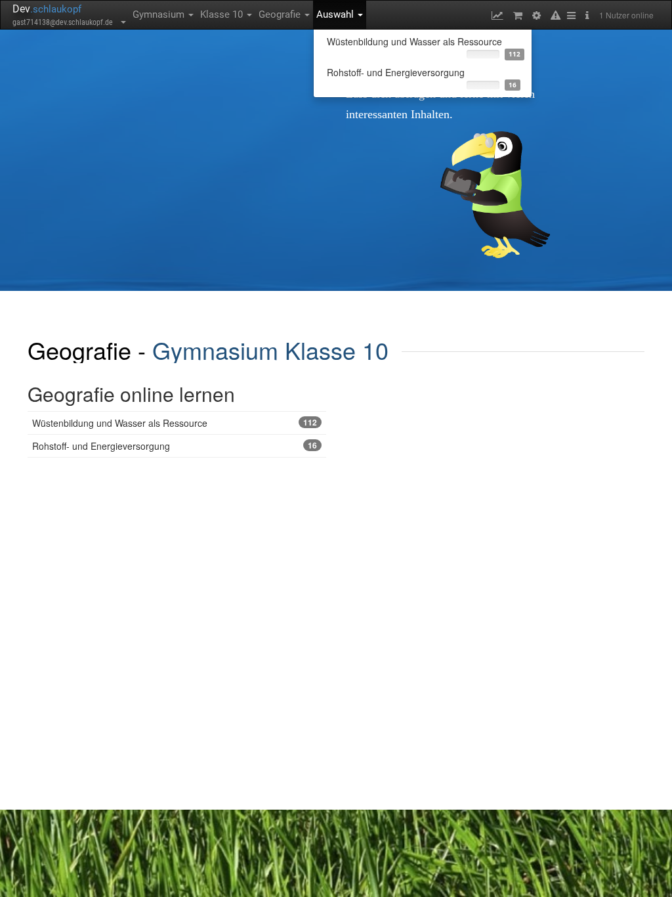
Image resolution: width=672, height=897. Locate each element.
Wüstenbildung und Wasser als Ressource (174, 422)
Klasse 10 (222, 14)
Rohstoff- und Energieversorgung (174, 445)
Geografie (281, 14)
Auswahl (336, 14)
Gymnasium (160, 14)
